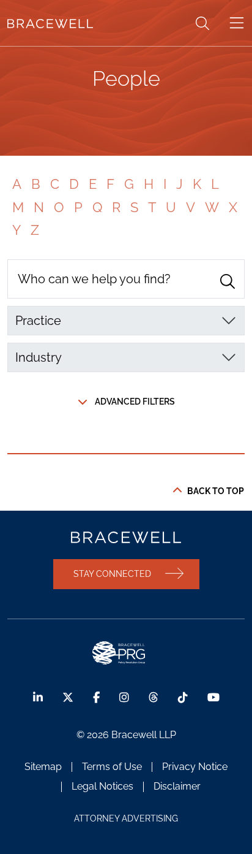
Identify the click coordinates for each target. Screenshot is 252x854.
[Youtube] (213, 697)
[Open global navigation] (237, 23)
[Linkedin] (38, 697)
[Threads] (153, 697)
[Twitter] (68, 697)
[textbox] (118, 320)
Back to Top (215, 491)
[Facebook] (96, 697)
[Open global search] (202, 23)
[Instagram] (124, 697)
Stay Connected (112, 573)
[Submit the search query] (227, 281)
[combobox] (126, 320)
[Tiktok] (183, 697)
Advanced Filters (135, 401)
